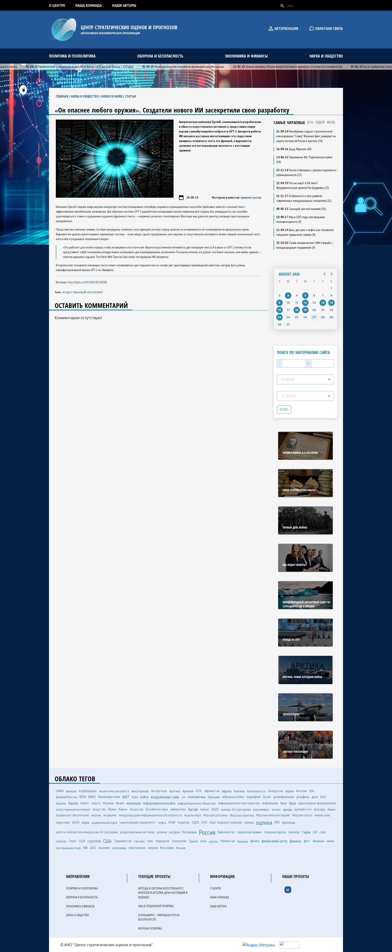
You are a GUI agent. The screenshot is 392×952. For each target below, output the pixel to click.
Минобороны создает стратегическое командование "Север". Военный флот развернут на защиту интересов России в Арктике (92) (306, 136)
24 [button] (288, 317)
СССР (82, 841)
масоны (96, 815)
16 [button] (279, 310)
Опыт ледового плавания (225, 822)
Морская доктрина (215, 815)
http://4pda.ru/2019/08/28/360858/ (87, 282)
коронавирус (261, 809)
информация (270, 803)
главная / (63, 96)
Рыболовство (226, 832)
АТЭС (199, 791)
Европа (73, 803)
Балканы (239, 791)
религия (162, 832)
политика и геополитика (72, 56)
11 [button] (296, 302)
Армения (188, 791)
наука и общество (326, 56)
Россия (207, 832)
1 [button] (331, 288)
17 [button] (288, 310)
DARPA (60, 791)
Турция (193, 841)
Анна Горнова (140, 791)
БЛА (311, 791)
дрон (314, 797)
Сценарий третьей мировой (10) (301, 209)
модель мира (192, 815)
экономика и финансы (246, 56)
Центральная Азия (68, 848)
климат (204, 809)
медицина (110, 815)
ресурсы (174, 832)
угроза (213, 841)
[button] (324, 274)
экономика (119, 847)
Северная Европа (275, 832)
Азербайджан (88, 791)
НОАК (171, 822)
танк (150, 841)
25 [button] (297, 317)
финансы (295, 841)
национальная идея (104, 822)
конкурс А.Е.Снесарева (236, 809)
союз (323, 832)
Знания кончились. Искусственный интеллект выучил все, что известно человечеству (271, 67)
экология (104, 848)
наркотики (63, 822)
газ (183, 797)
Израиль (108, 803)
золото (96, 803)
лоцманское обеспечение (72, 815)
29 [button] (331, 317)
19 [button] (305, 310)
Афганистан (212, 791)
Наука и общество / (86, 96)
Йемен (112, 809)
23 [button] (279, 317)
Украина (242, 841)
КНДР (215, 809)
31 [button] (288, 324)
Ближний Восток (66, 797)
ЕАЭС (323, 797)
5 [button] (305, 295)
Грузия (267, 797)
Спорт (73, 841)
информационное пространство (239, 803)
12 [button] (305, 302)
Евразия (61, 803)
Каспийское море (157, 809)
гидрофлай (253, 797)
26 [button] (305, 317)
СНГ (315, 832)
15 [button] (331, 302)
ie (287, 889)
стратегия (94, 841)
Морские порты (302, 815)
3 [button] (288, 295)
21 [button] (322, 310)
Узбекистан (227, 841)
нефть (162, 822)
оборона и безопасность (160, 56)
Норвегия (183, 822)
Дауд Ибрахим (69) (293, 149)
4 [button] (297, 295)
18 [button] (296, 310)
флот (307, 841)
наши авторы (124, 5)
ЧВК (85, 848)
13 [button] (314, 302)
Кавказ (123, 809)
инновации (133, 803)
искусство (99, 809)
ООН (204, 822)
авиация (71, 791)
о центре (57, 5)
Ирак (283, 803)
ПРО (277, 822)
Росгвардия (189, 832)
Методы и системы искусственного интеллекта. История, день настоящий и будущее (162, 893)
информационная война (159, 803)
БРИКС (92, 797)
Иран (292, 803)
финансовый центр (274, 841)
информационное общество (197, 803)
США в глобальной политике (156, 906)
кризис (287, 809)
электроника (137, 848)
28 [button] (323, 317)
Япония (180, 848)
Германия (214, 797)
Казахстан (136, 809)
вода (135, 797)
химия (330, 841)
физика (255, 841)
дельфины (302, 797)
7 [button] (322, 295)
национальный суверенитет (138, 822)
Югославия (167, 848)
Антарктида (159, 791)
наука (85, 822)
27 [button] (314, 317)
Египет (85, 803)
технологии (179, 841)
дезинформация (283, 797)
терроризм (162, 841)
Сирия (306, 832)
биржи (289, 791)
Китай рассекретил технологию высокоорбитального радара (167, 67)
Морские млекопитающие (273, 815)
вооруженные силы (165, 797)
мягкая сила (322, 815)
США (107, 841)
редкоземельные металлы (137, 832)
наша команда (88, 5)
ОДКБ (195, 822)
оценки (264, 822)
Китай (193, 809)
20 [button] (314, 310)
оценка (249, 822)
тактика (139, 841)
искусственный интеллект (82, 292)
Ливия (331, 809)
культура (319, 809)
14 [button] (322, 302)
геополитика (197, 796)
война (144, 796)
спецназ (61, 841)
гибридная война (233, 797)
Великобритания (109, 797)
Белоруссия (275, 791)
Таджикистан (123, 841)
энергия (153, 848)
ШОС (93, 848)
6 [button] (314, 295)
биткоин (301, 791)
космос (276, 809)
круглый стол (302, 809)
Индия (120, 803)
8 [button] (331, 295)
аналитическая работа (114, 791)
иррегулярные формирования (317, 803)
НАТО (75, 822)
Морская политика (242, 815)
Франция (318, 841)
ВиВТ (126, 796)
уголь (203, 841)
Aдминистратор (251, 197)
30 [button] (279, 324)
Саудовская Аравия (249, 832)
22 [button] (331, 310)
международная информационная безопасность (150, 815)
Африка (227, 791)
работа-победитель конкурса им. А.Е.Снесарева (87, 832)
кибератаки (178, 809)
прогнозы (288, 822)
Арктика (174, 791)
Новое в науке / (113, 96)
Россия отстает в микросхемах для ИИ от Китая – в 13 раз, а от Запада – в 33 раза (63, 67)
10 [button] (288, 302)
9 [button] (279, 302)
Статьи (130, 96)
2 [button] (279, 295)
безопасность (256, 791)
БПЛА (82, 797)
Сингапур (294, 832)
